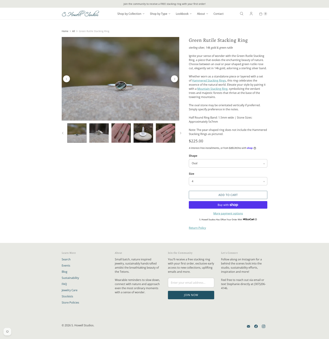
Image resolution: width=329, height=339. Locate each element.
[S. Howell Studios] (80, 13)
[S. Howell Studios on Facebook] (256, 326)
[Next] (174, 78)
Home (65, 31)
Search (66, 259)
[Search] (241, 14)
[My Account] (251, 14)
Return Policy (197, 228)
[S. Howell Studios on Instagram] (263, 326)
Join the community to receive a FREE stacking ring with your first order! (165, 3)
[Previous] (66, 78)
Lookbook (182, 14)
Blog (64, 272)
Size (191, 174)
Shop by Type (158, 14)
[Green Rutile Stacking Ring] (120, 78)
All (73, 31)
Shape (193, 156)
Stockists (67, 296)
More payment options (228, 213)
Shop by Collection (129, 14)
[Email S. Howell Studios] (248, 326)
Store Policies (70, 302)
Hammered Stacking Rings (209, 80)
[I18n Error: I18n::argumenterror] (77, 133)
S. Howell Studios (82, 325)
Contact (219, 14)
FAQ (64, 284)
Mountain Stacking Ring (212, 89)
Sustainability (70, 278)
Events (66, 265)
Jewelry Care (69, 290)
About (201, 14)
